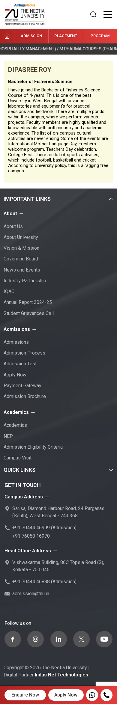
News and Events (22, 270)
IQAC (9, 291)
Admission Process (24, 353)
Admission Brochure (25, 396)
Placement (65, 36)
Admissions (16, 342)
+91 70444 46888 (31, 581)
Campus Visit (18, 458)
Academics (15, 425)
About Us (13, 226)
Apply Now (15, 375)
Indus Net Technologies (61, 675)
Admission (31, 36)
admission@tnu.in (30, 593)
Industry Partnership (25, 281)
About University (21, 237)
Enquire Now (25, 695)
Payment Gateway (22, 385)
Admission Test (20, 364)
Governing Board (21, 259)
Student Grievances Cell (29, 313)
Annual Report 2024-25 (28, 302)
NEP (8, 436)
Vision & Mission (21, 248)
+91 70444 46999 (31, 527)
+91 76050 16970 (31, 536)
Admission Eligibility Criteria (33, 447)
